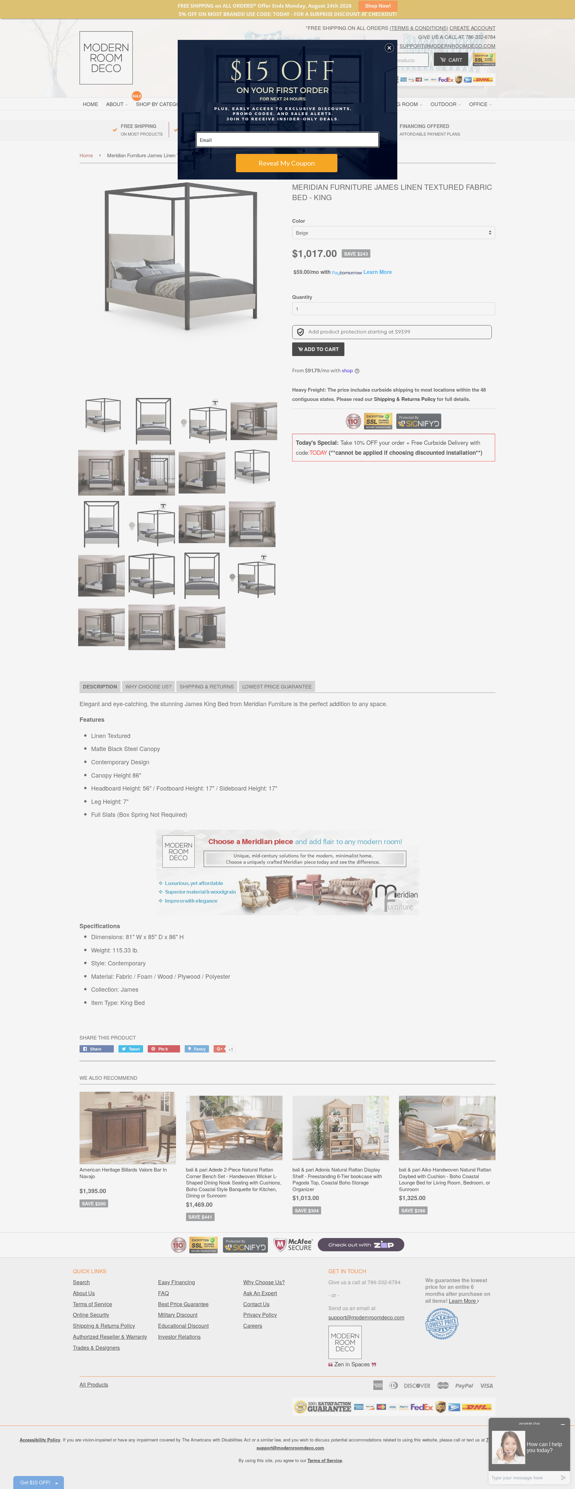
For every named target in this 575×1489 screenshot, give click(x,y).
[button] (389, 48)
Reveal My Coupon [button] (287, 163)
